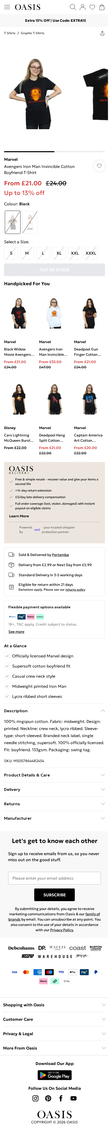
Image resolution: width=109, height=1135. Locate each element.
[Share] (102, 33)
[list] (54, 95)
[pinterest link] (48, 1098)
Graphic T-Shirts (32, 33)
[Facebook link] (61, 1098)
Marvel (11, 159)
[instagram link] (35, 1098)
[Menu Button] (7, 7)
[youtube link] (73, 1098)
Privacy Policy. (62, 930)
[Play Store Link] (55, 1075)
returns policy (75, 589)
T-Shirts (9, 33)
